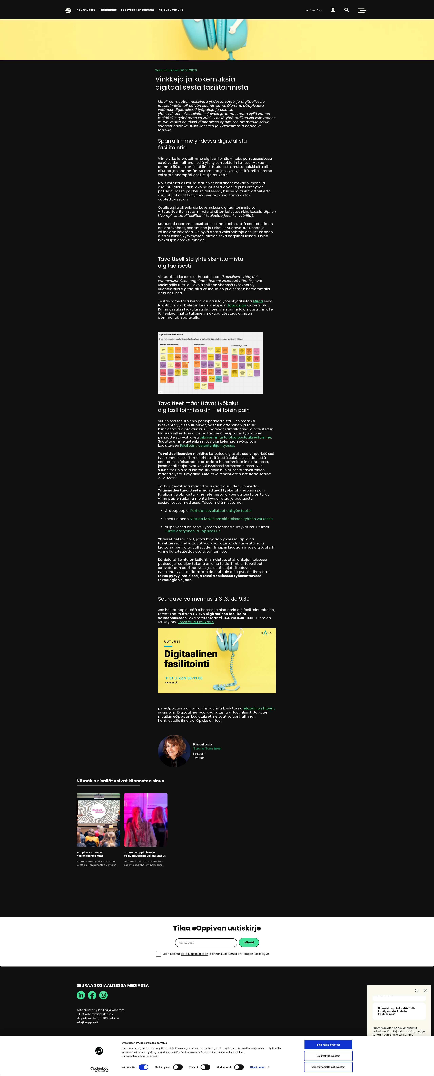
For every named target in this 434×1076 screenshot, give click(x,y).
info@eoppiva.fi (87, 1022)
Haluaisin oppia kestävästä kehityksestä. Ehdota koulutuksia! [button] (396, 1011)
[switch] (178, 1067)
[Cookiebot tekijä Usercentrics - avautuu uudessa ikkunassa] (99, 1069)
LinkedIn (199, 754)
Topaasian (236, 305)
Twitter (198, 758)
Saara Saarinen (207, 748)
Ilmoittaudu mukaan (196, 622)
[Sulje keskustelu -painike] (425, 990)
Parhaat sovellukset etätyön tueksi (220, 510)
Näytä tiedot (257, 1067)
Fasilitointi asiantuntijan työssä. (207, 445)
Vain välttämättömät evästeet (328, 1066)
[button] (346, 10)
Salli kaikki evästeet (328, 1044)
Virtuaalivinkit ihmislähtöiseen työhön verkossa (231, 518)
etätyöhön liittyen (259, 708)
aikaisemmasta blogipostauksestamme (235, 437)
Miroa (258, 301)
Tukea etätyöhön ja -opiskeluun (193, 531)
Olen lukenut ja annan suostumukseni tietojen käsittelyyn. (216, 954)
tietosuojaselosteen (194, 954)
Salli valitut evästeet (328, 1055)
